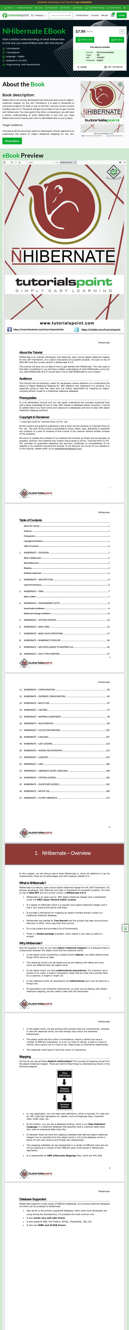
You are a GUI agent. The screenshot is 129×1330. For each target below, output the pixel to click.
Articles (78, 8)
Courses (95, 15)
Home (9, 8)
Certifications (82, 15)
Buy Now (118, 39)
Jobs (39, 8)
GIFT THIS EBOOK (115, 67)
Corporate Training (95, 8)
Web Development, (30, 64)
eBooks (104, 15)
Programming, (13, 64)
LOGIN (122, 15)
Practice (66, 8)
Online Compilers (24, 8)
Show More (12, 141)
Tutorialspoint (13, 48)
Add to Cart (86, 39)
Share (83, 67)
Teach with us (114, 8)
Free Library (52, 8)
